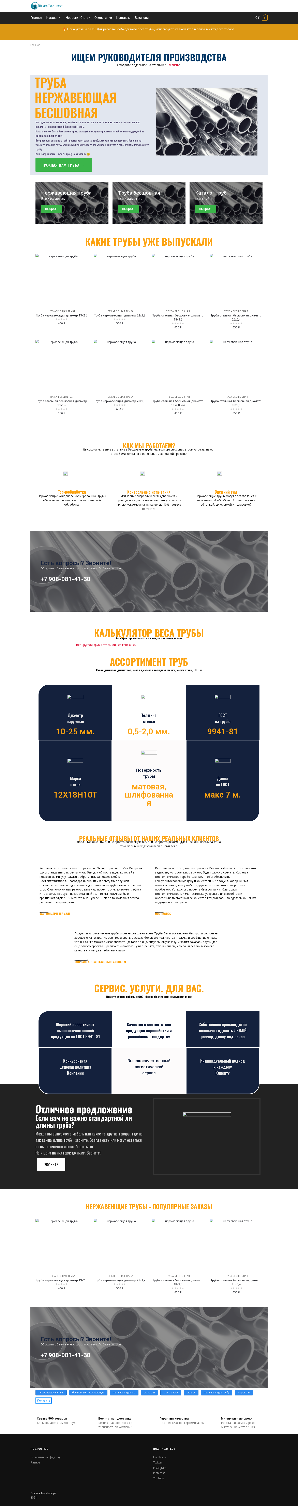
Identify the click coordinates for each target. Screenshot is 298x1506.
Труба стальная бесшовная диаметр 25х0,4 (236, 317)
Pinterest (159, 1473)
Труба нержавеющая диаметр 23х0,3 (119, 401)
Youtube (158, 1478)
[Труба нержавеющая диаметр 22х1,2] (120, 280)
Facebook (159, 1457)
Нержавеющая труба (61, 311)
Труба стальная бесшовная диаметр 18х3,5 (177, 317)
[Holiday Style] (149, 203)
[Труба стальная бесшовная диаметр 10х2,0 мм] (178, 366)
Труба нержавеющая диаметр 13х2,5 (61, 315)
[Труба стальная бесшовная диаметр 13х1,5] (61, 366)
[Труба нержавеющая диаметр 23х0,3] (120, 366)
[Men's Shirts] (71, 203)
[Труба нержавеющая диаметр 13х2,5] (61, 280)
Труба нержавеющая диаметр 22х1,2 (119, 315)
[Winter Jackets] (226, 203)
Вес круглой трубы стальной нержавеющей (106, 645)
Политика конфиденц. (45, 1457)
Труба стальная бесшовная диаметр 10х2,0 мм (177, 403)
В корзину (61, 336)
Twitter (157, 1462)
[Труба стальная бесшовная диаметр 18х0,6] (236, 366)
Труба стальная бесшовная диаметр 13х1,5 (61, 403)
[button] (63, 165)
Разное (35, 1462)
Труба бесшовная (178, 311)
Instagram (159, 1468)
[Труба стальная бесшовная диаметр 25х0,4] (236, 280)
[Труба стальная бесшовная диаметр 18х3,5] (178, 280)
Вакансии (172, 65)
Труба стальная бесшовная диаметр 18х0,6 (236, 403)
